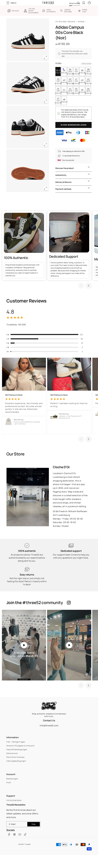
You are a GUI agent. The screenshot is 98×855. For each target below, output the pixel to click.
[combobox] (74, 2)
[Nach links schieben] (81, 286)
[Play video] (24, 645)
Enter (34, 824)
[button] (12, 3)
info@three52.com (49, 725)
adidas (81, 21)
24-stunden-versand (65, 21)
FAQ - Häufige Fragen (15, 742)
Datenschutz (12, 753)
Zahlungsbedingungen (16, 761)
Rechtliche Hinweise (15, 757)
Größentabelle (86, 63)
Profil (8, 782)
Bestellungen (12, 778)
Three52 (27, 844)
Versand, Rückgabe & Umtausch (20, 745)
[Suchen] (78, 3)
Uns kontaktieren (14, 800)
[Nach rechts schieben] (88, 286)
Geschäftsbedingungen (16, 749)
